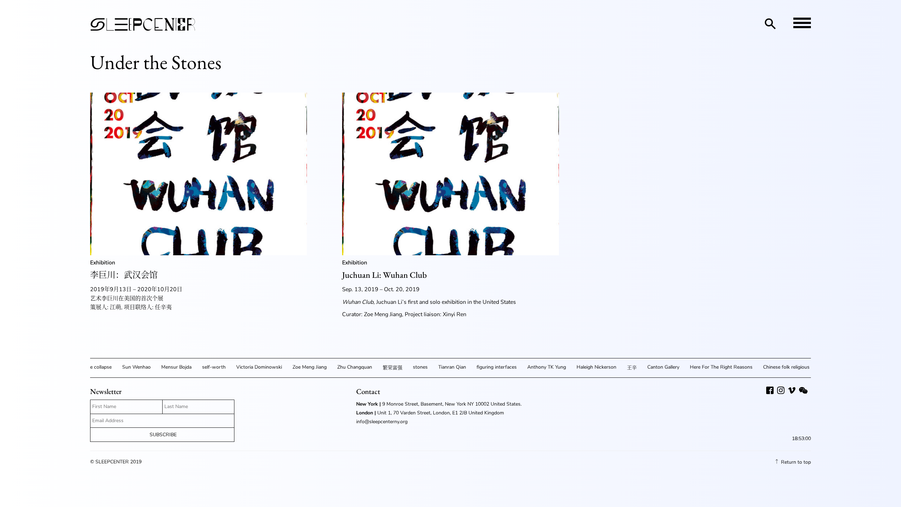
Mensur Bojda (167, 367)
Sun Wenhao (127, 367)
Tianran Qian (443, 367)
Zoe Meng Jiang (301, 367)
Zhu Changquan (345, 367)
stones (411, 367)
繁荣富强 (383, 367)
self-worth (205, 367)
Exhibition (102, 263)
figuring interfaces (488, 367)
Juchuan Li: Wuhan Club (384, 274)
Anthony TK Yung (537, 367)
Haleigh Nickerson (587, 367)
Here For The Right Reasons (712, 367)
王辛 (623, 367)
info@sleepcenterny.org (382, 421)
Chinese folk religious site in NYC (790, 367)
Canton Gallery (654, 367)
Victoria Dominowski (250, 367)
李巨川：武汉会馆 (124, 274)
